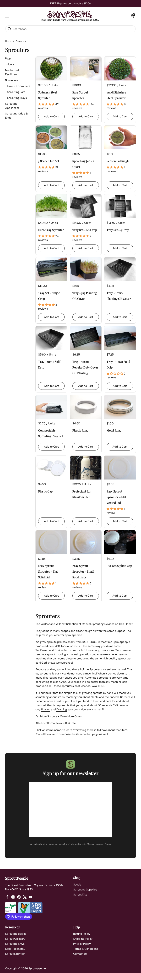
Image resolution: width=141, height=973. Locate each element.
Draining (61, 709)
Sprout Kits (80, 894)
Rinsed (44, 650)
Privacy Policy (82, 944)
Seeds (77, 884)
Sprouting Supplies (85, 889)
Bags (8, 58)
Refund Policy (81, 934)
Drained (60, 650)
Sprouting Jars (16, 92)
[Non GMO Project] (30, 907)
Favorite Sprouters (18, 86)
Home (8, 41)
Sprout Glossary (15, 939)
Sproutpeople (37, 968)
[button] (132, 16)
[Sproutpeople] (69, 14)
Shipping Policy (83, 939)
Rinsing (45, 709)
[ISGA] (10, 907)
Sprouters (11, 80)
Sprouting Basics (15, 934)
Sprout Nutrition (15, 954)
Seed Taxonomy (15, 949)
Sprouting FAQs (15, 944)
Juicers (9, 64)
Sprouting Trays (17, 98)
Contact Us (80, 954)
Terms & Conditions (85, 949)
